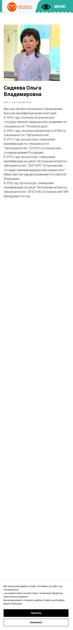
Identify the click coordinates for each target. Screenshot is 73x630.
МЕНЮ (60, 6)
